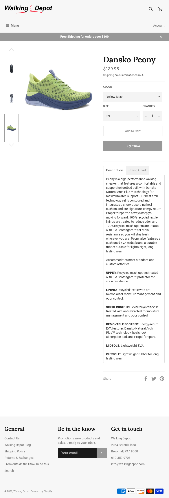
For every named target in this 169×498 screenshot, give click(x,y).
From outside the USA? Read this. (27, 464)
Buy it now (133, 146)
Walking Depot (21, 491)
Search (9, 470)
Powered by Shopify (41, 491)
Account (159, 25)
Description (114, 170)
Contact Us (12, 438)
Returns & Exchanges (18, 457)
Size (106, 106)
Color (107, 86)
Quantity (149, 106)
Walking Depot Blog (17, 445)
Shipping (108, 75)
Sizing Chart (137, 170)
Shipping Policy (14, 451)
